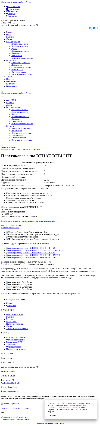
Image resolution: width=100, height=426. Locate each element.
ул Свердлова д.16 (10, 391)
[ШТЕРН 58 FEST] (26, 250)
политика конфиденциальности (15, 408)
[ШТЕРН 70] (24, 253)
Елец (9, 303)
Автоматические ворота (22, 58)
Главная (9, 32)
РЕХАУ (26, 149)
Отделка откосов (18, 72)
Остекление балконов (21, 67)
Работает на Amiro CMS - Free (50, 424)
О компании (14, 6)
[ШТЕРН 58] (24, 248)
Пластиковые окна (19, 44)
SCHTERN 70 (48, 253)
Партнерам (13, 9)
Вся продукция (13, 41)
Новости (13, 11)
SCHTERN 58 (48, 248)
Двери (9, 39)
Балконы (10, 37)
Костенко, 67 (8, 380)
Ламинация (16, 65)
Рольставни (16, 55)
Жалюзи (15, 53)
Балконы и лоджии (19, 46)
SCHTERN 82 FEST (51, 255)
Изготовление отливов (21, 74)
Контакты (12, 16)
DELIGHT (37, 149)
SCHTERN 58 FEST (57, 250)
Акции (11, 14)
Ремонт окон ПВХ (14, 342)
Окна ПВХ (11, 100)
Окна (8, 34)
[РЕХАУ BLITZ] (25, 257)
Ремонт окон (17, 70)
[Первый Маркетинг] (15, 417)
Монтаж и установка (20, 63)
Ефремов (11, 306)
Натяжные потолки (20, 51)
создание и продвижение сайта (15, 419)
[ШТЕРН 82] (24, 255)
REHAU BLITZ (52, 257)
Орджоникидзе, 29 (10, 382)
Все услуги (11, 60)
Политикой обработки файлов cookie (62, 407)
